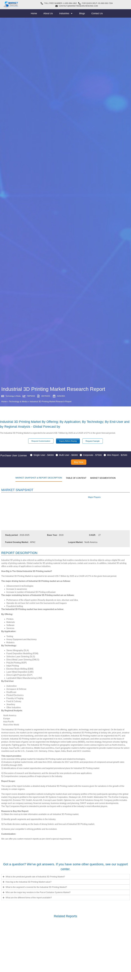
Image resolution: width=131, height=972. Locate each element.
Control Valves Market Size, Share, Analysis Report (32, 968)
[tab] (38, 478)
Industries (64, 13)
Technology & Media (18, 401)
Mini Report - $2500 (117, 455)
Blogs (82, 13)
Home (34, 13)
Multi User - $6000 (68, 455)
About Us (48, 13)
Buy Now (78, 462)
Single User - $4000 (43, 455)
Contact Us (97, 13)
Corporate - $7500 (92, 455)
